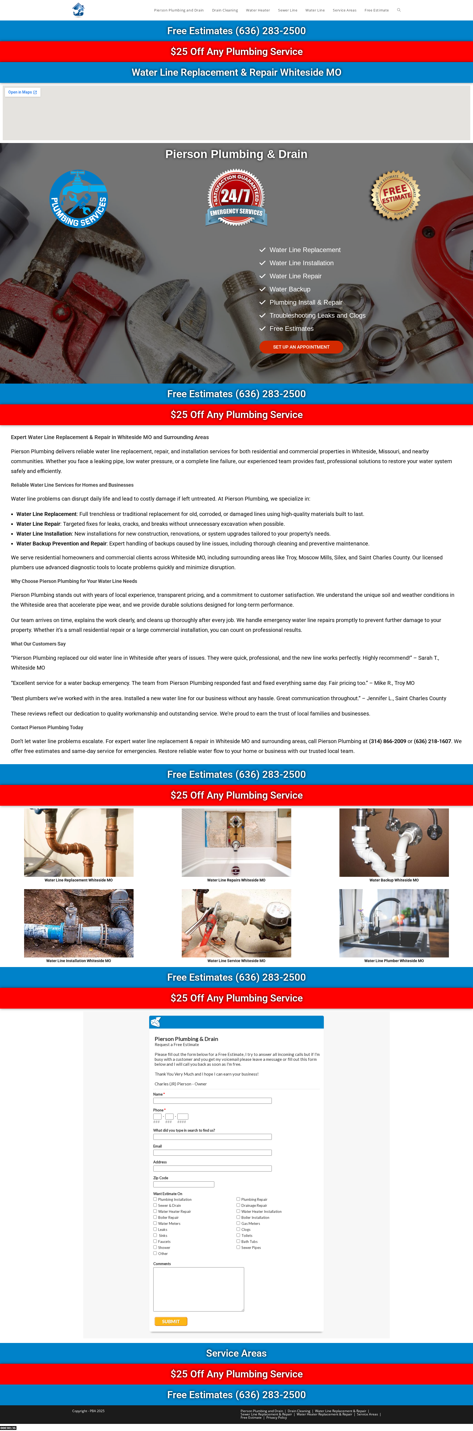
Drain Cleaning (299, 1411)
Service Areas (367, 1414)
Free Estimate (251, 1417)
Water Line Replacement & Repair (340, 1411)
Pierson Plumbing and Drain (262, 1411)
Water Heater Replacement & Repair (324, 1414)
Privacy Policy (276, 1417)
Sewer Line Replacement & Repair (266, 1414)
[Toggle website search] (399, 10)
